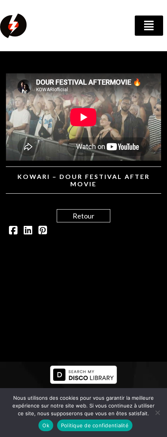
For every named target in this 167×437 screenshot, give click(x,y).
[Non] (157, 412)
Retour (83, 216)
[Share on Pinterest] (42, 231)
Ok (45, 425)
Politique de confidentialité (95, 425)
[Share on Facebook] (13, 231)
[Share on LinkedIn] (28, 231)
